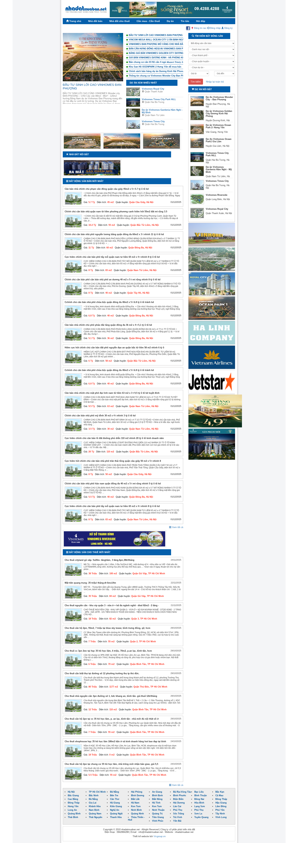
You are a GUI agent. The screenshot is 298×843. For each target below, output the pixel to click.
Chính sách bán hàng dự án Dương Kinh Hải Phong (156, 71)
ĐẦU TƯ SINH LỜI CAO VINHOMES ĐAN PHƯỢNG (156, 35)
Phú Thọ (177, 810)
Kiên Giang (116, 806)
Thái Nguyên (95, 817)
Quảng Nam (95, 813)
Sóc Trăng (178, 813)
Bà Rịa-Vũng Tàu (182, 792)
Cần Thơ (114, 799)
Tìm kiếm (196, 81)
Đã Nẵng (114, 792)
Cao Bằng (73, 799)
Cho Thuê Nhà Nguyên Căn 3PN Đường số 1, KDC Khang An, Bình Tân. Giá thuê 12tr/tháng (111, 696)
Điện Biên (178, 799)
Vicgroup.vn (160, 836)
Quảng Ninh (137, 813)
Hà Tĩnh (156, 802)
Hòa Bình (199, 802)
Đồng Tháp (221, 799)
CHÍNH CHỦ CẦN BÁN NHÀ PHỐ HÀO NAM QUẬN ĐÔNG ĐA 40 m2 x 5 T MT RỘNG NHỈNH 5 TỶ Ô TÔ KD (113, 483)
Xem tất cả (177, 527)
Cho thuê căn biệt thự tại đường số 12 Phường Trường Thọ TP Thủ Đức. (102, 673)
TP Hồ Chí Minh (97, 792)
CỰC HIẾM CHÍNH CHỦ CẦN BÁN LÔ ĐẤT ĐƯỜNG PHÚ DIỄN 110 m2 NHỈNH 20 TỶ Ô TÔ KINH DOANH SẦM (114, 438)
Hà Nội (71, 792)
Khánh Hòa (95, 806)
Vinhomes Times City (153, 121)
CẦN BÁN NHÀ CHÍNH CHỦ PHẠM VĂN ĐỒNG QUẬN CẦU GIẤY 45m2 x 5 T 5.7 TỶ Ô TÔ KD (107, 189)
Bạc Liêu (199, 792)
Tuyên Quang (201, 817)
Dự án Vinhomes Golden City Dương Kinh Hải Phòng (219, 113)
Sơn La (198, 813)
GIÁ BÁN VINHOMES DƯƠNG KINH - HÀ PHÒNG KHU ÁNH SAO (162, 57)
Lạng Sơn (199, 806)
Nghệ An (114, 810)
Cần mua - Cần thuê (148, 21)
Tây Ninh (220, 813)
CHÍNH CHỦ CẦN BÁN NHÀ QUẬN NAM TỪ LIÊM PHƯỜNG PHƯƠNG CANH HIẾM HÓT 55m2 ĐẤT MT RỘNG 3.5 (116, 211)
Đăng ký (228, 28)
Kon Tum (136, 806)
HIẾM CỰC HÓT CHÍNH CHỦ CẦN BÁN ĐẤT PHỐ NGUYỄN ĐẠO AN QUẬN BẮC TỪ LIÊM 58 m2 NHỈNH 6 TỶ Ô (114, 347)
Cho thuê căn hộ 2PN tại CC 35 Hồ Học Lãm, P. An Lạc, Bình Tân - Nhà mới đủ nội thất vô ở (112, 719)
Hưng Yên (73, 806)
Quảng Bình (74, 813)
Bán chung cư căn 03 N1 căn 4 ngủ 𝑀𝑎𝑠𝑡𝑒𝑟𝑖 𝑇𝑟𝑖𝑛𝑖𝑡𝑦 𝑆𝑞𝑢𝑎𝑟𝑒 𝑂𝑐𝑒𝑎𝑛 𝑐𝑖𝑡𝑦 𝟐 (165, 62)
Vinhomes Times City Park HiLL (159, 99)
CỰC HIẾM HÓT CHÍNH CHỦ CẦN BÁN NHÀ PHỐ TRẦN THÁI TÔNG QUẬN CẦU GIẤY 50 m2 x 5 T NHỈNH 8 (113, 461)
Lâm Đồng (220, 806)
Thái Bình (73, 817)
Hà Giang (115, 802)
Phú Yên (220, 810)
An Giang (157, 792)
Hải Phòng (136, 792)
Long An (72, 810)
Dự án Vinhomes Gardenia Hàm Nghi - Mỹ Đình (219, 169)
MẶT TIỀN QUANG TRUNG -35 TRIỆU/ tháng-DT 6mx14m (90, 583)
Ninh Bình (136, 810)
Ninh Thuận (158, 810)
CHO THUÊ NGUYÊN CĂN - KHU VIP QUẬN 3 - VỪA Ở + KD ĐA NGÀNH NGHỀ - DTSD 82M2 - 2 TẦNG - (112, 605)
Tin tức (185, 21)
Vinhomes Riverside (216, 195)
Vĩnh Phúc (157, 821)
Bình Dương (137, 795)
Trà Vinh (177, 817)
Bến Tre (114, 795)
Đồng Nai (199, 799)
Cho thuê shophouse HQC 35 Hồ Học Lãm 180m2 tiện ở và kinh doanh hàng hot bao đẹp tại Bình (115, 741)
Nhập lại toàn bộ (215, 81)
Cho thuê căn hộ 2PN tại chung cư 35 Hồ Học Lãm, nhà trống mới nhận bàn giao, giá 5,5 (111, 764)
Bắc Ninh (93, 795)
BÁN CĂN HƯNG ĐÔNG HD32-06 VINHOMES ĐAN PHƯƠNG (160, 48)
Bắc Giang (73, 795)
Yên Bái (177, 821)
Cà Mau (219, 795)
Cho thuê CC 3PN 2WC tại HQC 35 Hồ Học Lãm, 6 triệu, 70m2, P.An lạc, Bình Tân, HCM (108, 651)
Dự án (170, 21)
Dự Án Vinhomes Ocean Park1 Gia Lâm (218, 140)
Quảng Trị (157, 813)
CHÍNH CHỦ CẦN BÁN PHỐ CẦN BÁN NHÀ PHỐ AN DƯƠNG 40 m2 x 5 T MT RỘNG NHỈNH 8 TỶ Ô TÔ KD (112, 279)
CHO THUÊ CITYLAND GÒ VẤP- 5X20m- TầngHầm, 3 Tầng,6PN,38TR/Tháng (99, 560)
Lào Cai (177, 806)
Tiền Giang (158, 817)
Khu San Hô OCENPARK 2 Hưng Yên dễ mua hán (155, 66)
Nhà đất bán (95, 21)
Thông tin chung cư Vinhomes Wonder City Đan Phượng (159, 75)
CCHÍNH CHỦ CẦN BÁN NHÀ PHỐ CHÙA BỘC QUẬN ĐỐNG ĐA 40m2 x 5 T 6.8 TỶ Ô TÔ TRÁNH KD (109, 302)
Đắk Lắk (135, 799)
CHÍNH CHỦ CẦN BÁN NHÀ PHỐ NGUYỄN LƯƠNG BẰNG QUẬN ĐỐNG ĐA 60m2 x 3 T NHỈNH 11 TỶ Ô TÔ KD (114, 234)
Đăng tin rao (199, 28)
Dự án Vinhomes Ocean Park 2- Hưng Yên (218, 126)
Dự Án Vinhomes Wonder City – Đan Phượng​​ (219, 98)
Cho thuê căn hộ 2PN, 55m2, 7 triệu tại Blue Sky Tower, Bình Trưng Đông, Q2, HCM (107, 628)
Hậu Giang (221, 802)
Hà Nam (135, 802)
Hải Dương (179, 802)
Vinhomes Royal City (153, 89)
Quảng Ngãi (116, 813)
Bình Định (157, 795)
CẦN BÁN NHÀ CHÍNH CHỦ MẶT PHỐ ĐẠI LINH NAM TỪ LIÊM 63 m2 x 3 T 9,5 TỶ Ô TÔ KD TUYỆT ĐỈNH (112, 393)
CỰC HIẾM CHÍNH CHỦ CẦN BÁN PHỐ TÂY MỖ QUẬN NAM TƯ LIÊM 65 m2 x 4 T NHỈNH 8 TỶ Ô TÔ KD (112, 257)
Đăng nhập (215, 28)
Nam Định (94, 810)
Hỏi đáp (200, 21)
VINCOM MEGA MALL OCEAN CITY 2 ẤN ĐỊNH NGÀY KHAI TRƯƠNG (165, 39)
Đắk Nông (157, 799)
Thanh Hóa (116, 817)
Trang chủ (75, 21)
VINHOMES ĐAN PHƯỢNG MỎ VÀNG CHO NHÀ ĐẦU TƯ (159, 44)
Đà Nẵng (93, 799)
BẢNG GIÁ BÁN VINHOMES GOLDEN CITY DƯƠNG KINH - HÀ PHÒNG (166, 53)
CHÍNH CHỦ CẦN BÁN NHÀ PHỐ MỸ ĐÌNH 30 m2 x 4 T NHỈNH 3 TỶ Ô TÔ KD (100, 415)
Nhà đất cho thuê (119, 21)
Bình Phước (179, 795)
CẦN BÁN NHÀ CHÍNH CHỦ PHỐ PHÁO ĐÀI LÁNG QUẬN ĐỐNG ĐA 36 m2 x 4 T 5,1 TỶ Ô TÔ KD (108, 325)
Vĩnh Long (221, 817)
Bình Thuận (200, 795)
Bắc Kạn (219, 792)
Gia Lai (92, 802)
